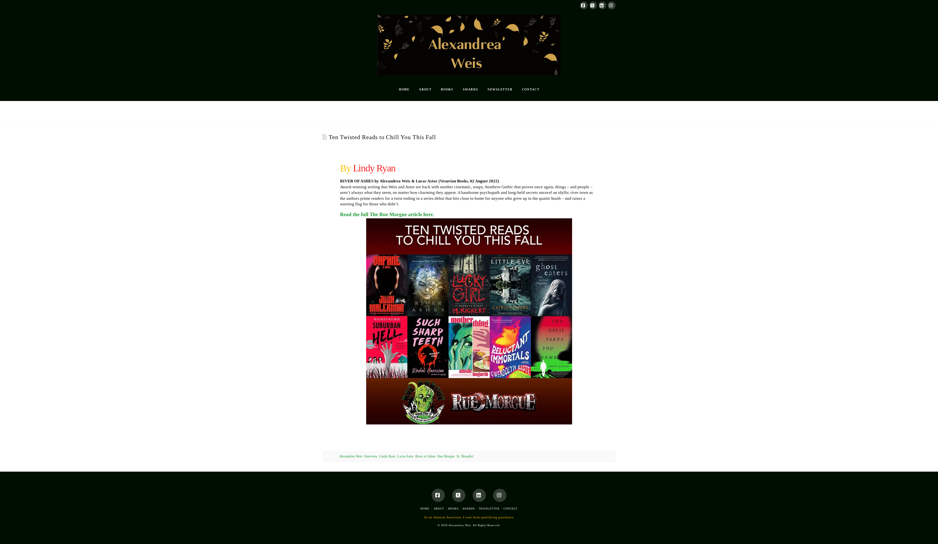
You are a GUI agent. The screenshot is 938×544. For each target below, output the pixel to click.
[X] (593, 5)
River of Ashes (425, 456)
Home (424, 508)
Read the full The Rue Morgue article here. (387, 214)
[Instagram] (612, 5)
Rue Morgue (446, 456)
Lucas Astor (405, 456)
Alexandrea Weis (350, 456)
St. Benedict (465, 456)
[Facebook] (584, 5)
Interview (370, 456)
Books (453, 508)
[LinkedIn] (602, 5)
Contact (510, 508)
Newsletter (489, 508)
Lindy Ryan (387, 456)
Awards (468, 508)
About (439, 508)
